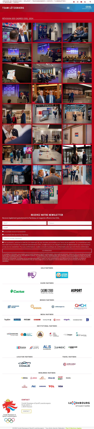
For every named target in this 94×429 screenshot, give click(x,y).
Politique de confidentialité (29, 257)
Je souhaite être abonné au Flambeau (16, 235)
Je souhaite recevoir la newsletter (15, 232)
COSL (87, 7)
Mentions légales (76, 428)
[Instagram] (77, 1)
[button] (90, 1)
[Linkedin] (85, 1)
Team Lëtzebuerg (13, 8)
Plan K (68, 428)
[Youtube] (81, 1)
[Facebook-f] (74, 1)
